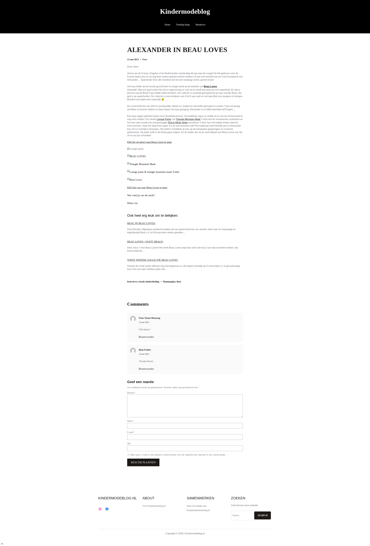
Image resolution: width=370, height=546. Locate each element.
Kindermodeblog (185, 11)
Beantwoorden (146, 336)
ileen (179, 281)
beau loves (132, 281)
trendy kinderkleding (148, 281)
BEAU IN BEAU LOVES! (141, 223)
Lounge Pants (164, 119)
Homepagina (169, 281)
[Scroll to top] (2, 543)
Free (145, 59)
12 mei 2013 (144, 322)
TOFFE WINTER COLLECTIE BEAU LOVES (152, 260)
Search (263, 515)
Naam (130, 421)
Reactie (131, 393)
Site (129, 443)
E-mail (130, 432)
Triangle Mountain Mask (188, 119)
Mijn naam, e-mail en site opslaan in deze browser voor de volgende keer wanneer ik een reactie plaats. (178, 455)
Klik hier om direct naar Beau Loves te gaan (149, 142)
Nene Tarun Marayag (149, 318)
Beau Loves (210, 86)
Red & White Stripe (178, 122)
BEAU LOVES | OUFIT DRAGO (145, 241)
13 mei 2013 (144, 354)
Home (167, 24)
